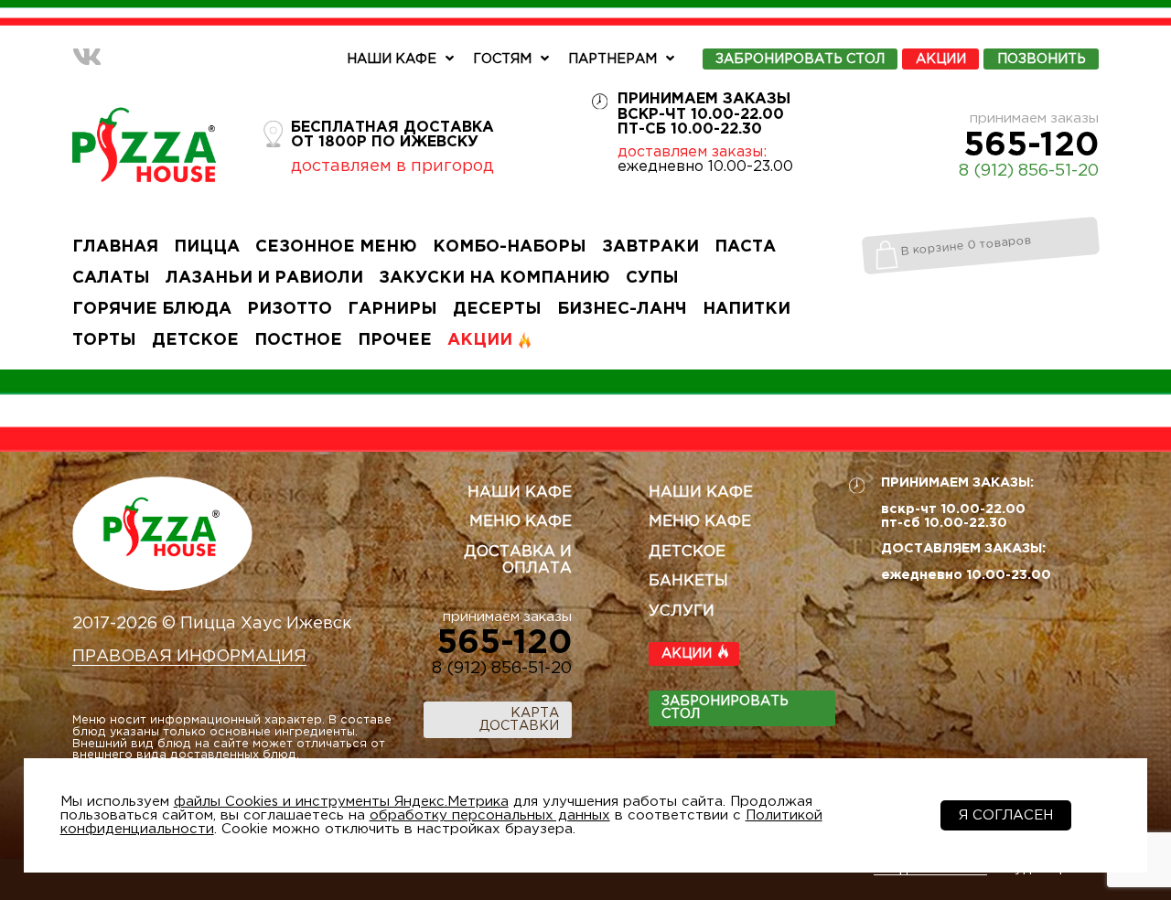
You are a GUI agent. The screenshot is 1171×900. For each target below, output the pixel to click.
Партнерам (612, 59)
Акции (941, 59)
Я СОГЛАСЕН (1006, 815)
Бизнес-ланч (622, 309)
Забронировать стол (725, 707)
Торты (104, 340)
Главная (115, 247)
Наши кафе (391, 59)
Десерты (497, 309)
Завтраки (650, 247)
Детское (195, 340)
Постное (298, 340)
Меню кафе (520, 522)
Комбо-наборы (509, 247)
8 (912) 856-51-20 (1029, 171)
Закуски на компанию (494, 278)
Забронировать (800, 59)
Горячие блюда (151, 309)
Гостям (502, 59)
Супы (652, 278)
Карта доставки (519, 719)
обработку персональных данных (490, 815)
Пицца (207, 247)
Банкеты (688, 581)
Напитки (746, 309)
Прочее (395, 340)
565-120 (1031, 146)
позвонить (1041, 59)
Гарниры (392, 309)
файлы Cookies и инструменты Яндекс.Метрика (341, 802)
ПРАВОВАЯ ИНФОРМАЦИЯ (189, 656)
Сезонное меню (336, 247)
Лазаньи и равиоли (264, 278)
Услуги (681, 611)
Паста (745, 247)
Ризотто (289, 309)
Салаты (111, 278)
